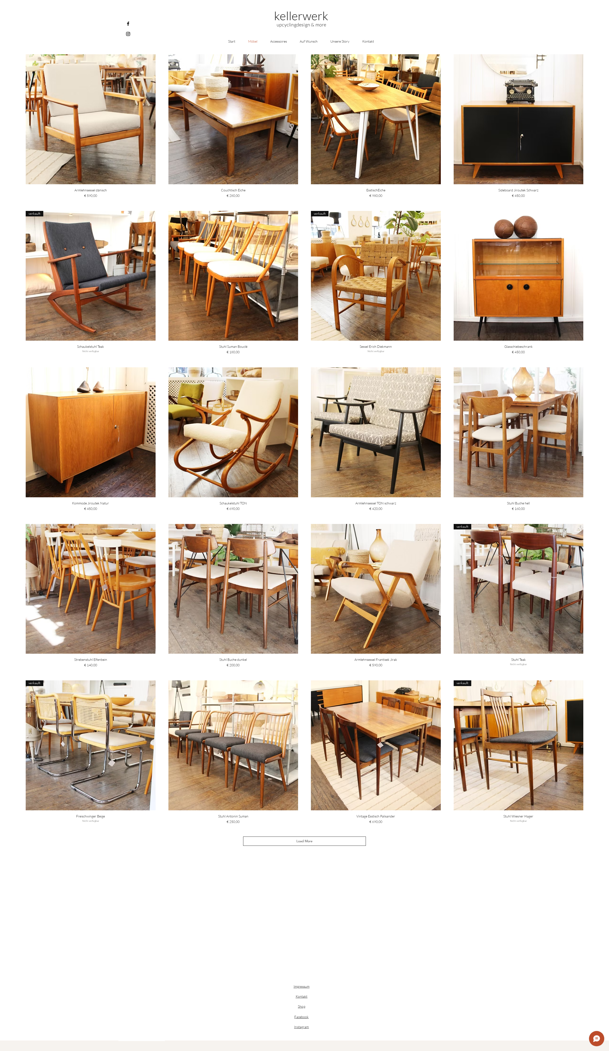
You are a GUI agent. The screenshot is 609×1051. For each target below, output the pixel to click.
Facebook (301, 1017)
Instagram (301, 1027)
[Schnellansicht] (91, 119)
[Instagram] (128, 34)
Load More (304, 841)
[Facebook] (128, 23)
